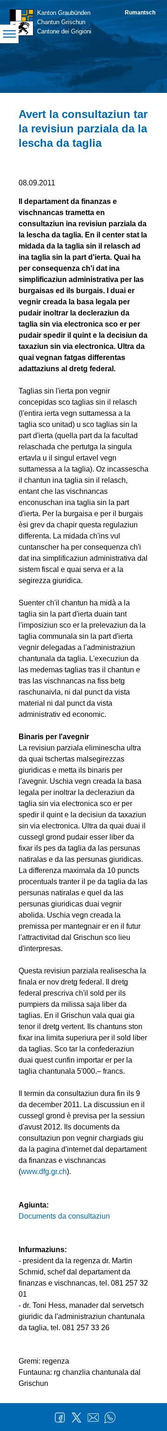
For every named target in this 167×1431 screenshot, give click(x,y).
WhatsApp (110, 1417)
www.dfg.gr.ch (44, 1171)
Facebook (60, 1417)
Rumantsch (140, 12)
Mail (93, 1417)
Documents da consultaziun (64, 1216)
